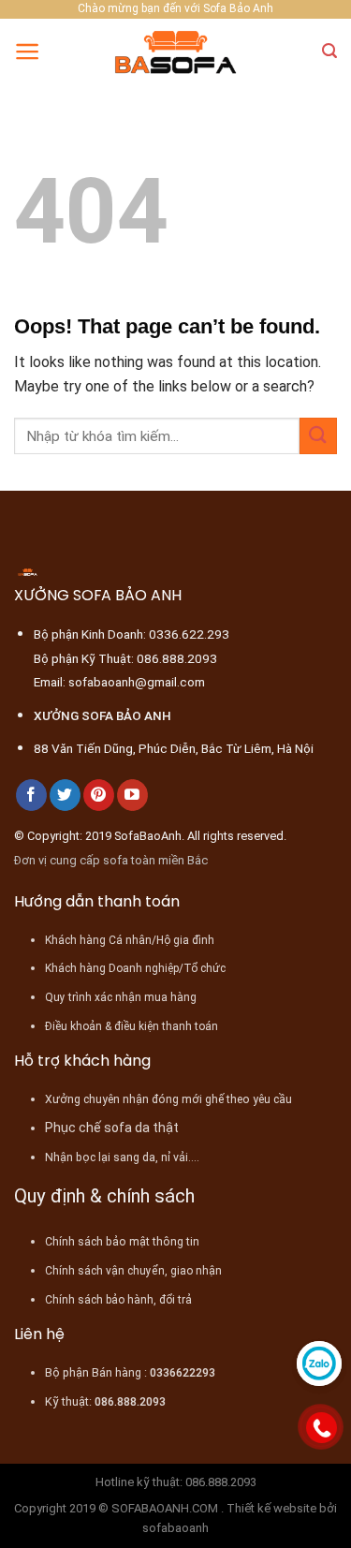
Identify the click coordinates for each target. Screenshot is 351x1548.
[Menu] (27, 51)
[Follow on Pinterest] (98, 795)
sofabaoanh (175, 1528)
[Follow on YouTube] (132, 795)
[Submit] (318, 436)
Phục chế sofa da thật (112, 1127)
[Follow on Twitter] (65, 795)
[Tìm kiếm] (329, 51)
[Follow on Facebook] (31, 795)
